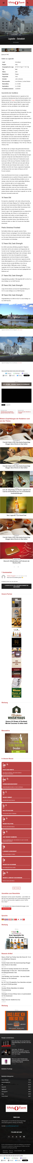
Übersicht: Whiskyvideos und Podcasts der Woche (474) (16, 562)
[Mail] (20, 1136)
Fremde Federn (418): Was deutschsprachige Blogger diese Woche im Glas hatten (16, 443)
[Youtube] (24, 1136)
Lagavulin (8, 404)
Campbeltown (16, 559)
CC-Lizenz (20, 362)
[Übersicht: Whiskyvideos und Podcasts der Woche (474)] (16, 550)
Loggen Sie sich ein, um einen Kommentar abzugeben (16, 586)
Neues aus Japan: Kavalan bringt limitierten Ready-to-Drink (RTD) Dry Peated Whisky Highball (20, 1060)
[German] (3, 919)
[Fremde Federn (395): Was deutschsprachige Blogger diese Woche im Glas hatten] (16, 527)
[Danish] (10, 919)
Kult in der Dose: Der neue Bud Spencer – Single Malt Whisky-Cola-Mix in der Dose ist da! (21, 1042)
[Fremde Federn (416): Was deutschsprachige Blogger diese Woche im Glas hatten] (16, 455)
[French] (8, 919)
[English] (5, 919)
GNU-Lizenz (19, 329)
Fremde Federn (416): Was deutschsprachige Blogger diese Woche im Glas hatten (16, 467)
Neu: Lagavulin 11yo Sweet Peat (16, 515)
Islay (20, 34)
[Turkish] (23, 919)
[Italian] (13, 919)
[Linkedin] (16, 1136)
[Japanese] (18, 919)
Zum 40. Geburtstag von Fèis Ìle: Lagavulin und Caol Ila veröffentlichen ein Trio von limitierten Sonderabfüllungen (16, 491)
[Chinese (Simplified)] (16, 919)
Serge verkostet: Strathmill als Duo (11, 999)
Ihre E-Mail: (5, 901)
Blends (16, 464)
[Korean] (21, 919)
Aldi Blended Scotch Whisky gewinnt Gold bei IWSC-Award (7, 412)
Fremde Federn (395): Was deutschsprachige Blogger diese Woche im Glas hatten (16, 538)
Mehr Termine (16, 888)
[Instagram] (12, 1136)
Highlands (16, 440)
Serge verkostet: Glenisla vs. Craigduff (24, 412)
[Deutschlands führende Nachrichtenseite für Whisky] (16, 3)
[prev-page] (14, 567)
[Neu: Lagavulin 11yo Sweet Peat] (16, 505)
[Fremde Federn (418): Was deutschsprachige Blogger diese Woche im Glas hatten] (16, 431)
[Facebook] (8, 1136)
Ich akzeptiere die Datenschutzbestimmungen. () (16, 906)
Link (27, 906)
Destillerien (14, 34)
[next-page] (18, 567)
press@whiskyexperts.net (12, 1126)
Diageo (13, 100)
